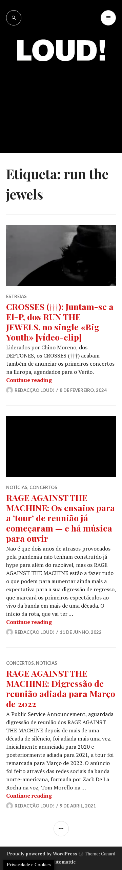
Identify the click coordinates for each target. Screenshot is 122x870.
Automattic (63, 862)
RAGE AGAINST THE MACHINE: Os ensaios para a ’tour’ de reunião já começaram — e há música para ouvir (60, 518)
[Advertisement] (61, 102)
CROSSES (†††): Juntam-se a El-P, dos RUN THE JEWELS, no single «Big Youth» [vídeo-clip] (60, 322)
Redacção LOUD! (35, 390)
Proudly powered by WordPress (42, 854)
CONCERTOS (43, 487)
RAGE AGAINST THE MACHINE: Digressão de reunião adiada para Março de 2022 (60, 688)
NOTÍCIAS (16, 487)
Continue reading (29, 380)
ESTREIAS (16, 296)
